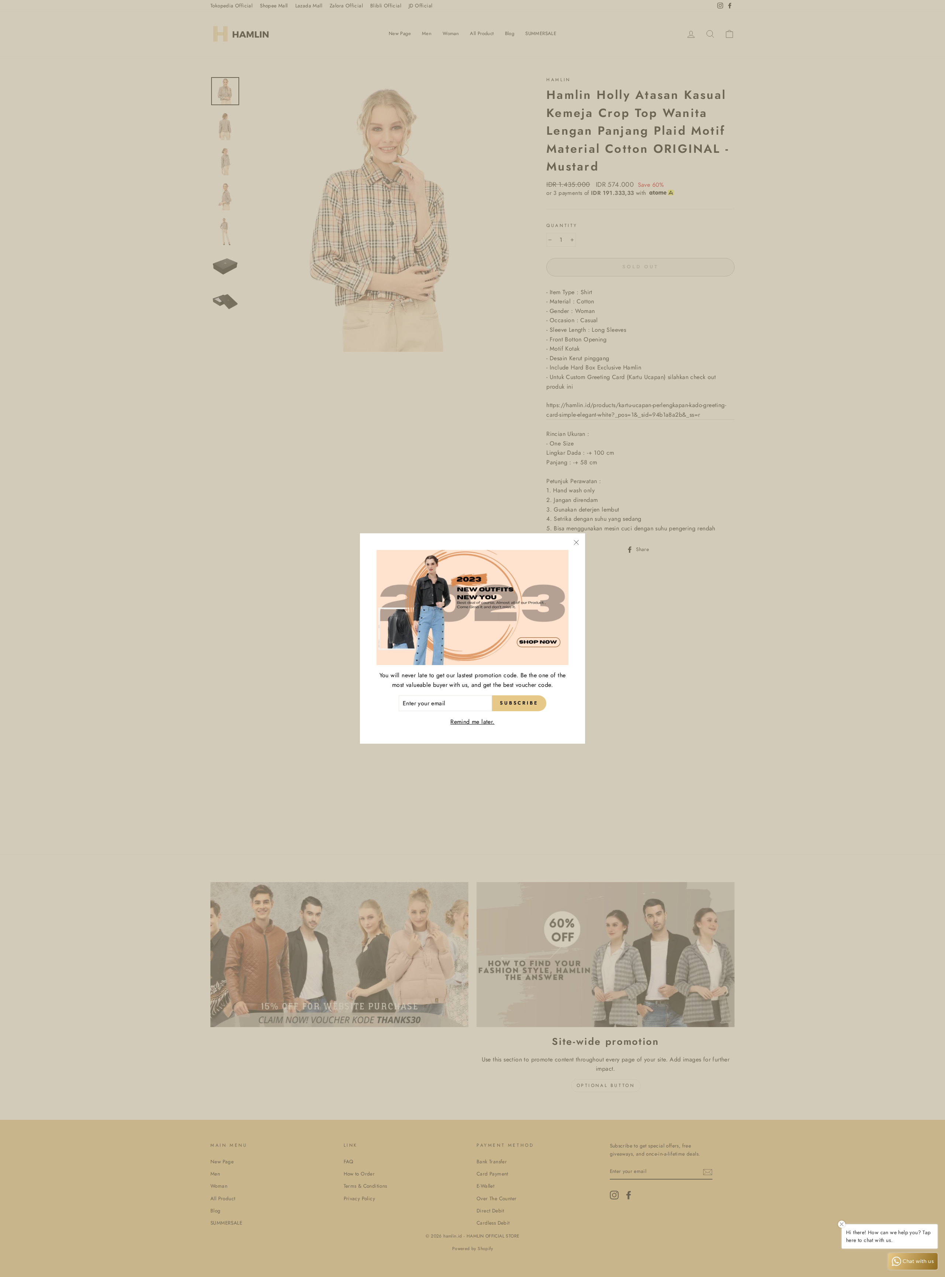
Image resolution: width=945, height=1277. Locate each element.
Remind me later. (472, 721)
